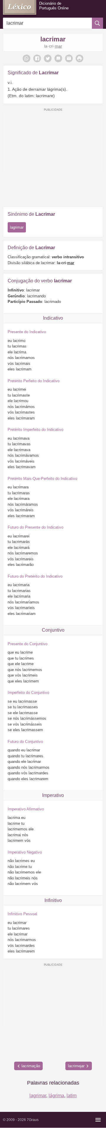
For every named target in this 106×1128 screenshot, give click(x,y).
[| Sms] (58, 58)
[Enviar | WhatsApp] (26, 58)
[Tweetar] (48, 58)
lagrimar (17, 227)
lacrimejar (76, 1066)
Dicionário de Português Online (54, 5)
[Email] (69, 58)
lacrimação (30, 1066)
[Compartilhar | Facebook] (37, 58)
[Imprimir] (79, 58)
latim (72, 1095)
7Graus (33, 1120)
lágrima (56, 1095)
